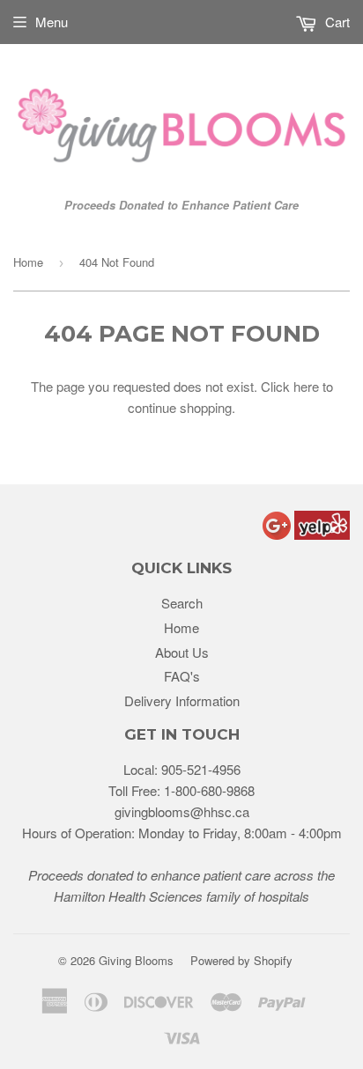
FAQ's (182, 676)
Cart (336, 21)
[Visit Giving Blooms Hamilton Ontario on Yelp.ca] (322, 534)
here (306, 386)
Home (28, 262)
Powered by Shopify (241, 960)
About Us (182, 652)
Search (182, 602)
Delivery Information (182, 700)
